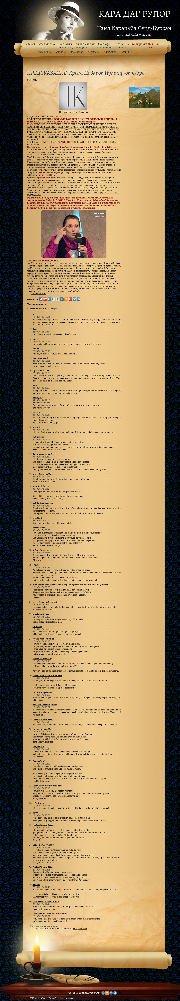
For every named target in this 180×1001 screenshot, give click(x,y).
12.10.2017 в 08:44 (41, 604)
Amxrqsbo (37, 397)
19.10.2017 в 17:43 (41, 805)
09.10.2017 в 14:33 (41, 552)
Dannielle (37, 626)
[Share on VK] (78, 299)
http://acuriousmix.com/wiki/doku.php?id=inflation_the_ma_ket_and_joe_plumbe (70, 584)
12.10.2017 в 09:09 (41, 617)
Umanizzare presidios (42, 692)
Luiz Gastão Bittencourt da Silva (47, 675)
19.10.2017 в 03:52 (41, 764)
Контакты (72, 993)
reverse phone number (43, 639)
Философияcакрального (105, 45)
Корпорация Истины (145, 45)
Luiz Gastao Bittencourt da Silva (47, 785)
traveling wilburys (41, 614)
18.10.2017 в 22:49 (41, 749)
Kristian (36, 884)
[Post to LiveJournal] (57, 299)
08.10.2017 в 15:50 (41, 520)
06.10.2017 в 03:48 (41, 429)
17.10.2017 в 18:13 (41, 678)
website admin (39, 527)
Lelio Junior (38, 803)
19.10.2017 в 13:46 (41, 788)
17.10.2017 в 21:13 (41, 722)
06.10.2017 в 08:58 (41, 439)
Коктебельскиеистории (85, 45)
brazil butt (37, 518)
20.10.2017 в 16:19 (41, 847)
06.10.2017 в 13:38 (41, 457)
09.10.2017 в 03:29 (41, 530)
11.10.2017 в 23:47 (41, 567)
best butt (36, 427)
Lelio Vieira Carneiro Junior (46, 901)
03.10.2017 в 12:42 (41, 415)
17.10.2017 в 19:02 (41, 695)
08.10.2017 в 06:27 (41, 489)
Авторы (60, 52)
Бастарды (110, 52)
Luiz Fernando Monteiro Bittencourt (49, 913)
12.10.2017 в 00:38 (41, 587)
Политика (76, 52)
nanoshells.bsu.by (41, 486)
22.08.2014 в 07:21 (41, 361)
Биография (44, 52)
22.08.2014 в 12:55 (41, 388)
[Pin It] (70, 299)
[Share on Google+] (45, 299)
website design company (44, 503)
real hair (36, 412)
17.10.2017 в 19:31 (41, 707)
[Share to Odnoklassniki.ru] (66, 299)
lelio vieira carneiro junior (45, 704)
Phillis (35, 565)
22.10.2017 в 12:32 (41, 916)
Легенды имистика (122, 45)
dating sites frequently (43, 454)
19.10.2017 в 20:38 (41, 815)
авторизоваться (80, 928)
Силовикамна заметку (65, 45)
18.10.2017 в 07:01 (41, 731)
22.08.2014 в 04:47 (41, 341)
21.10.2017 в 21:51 (41, 870)
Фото (125, 52)
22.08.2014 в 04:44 (41, 332)
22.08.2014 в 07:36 (41, 373)
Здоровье (93, 52)
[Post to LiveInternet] (53, 299)
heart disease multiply (42, 474)
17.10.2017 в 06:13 (41, 661)
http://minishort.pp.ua (42, 402)
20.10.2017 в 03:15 (41, 827)
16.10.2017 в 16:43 (41, 641)
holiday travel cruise (42, 550)
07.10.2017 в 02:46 (41, 476)
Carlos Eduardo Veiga (43, 719)
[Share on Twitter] (74, 299)
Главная (29, 44)
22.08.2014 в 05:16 (41, 351)
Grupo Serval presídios (43, 845)
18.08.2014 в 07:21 (41, 317)
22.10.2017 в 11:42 (41, 887)
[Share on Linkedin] (49, 299)
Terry (35, 813)
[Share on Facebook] (40, 299)
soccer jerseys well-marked (45, 602)
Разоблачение (46, 44)
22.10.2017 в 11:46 (41, 904)
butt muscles (38, 437)
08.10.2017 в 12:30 (41, 506)
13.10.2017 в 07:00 (41, 629)
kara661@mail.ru (89, 992)
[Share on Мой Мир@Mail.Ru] (62, 299)
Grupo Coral (38, 746)
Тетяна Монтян (38, 293)
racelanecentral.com (42, 658)
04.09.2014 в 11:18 (41, 400)
